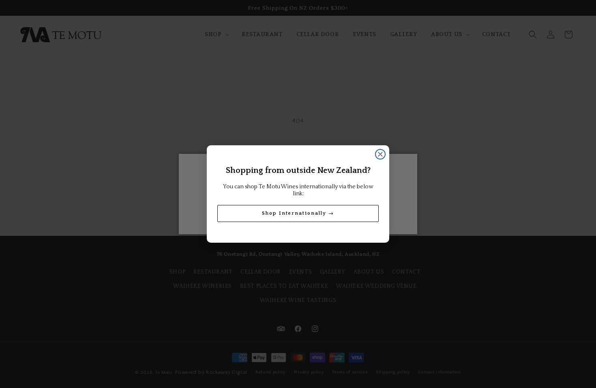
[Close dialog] (380, 154)
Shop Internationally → (298, 213)
